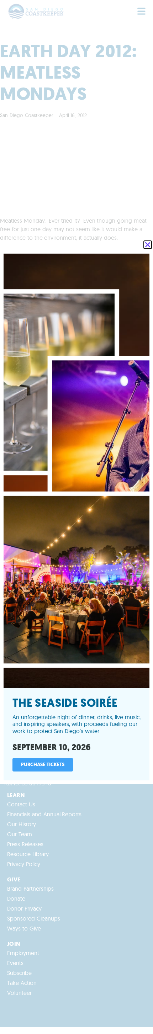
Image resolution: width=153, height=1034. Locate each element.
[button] (147, 244)
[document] (76, 517)
